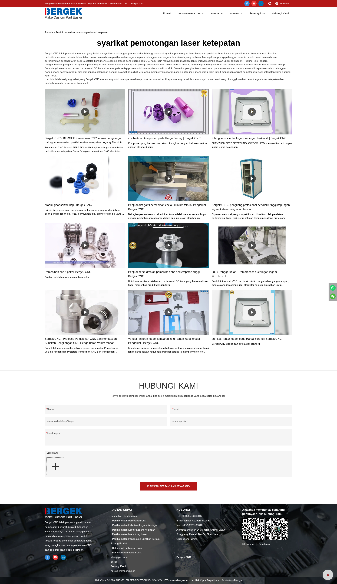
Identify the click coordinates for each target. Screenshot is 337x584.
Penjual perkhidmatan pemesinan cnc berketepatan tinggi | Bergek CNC (164, 274)
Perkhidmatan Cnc (189, 13)
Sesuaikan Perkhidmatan (124, 516)
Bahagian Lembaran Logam (127, 548)
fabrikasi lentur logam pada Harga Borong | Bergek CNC (247, 338)
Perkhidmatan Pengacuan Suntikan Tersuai (136, 538)
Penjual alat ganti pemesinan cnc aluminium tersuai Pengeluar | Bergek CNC (167, 207)
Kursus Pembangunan (123, 570)
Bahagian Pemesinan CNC (127, 552)
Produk (215, 13)
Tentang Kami (118, 566)
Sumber (234, 13)
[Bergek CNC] (333, 288)
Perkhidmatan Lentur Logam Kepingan (133, 529)
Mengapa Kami (119, 557)
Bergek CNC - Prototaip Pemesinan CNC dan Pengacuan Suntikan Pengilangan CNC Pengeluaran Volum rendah (81, 340)
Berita (114, 561)
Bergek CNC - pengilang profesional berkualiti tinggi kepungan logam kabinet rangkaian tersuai (251, 207)
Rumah (167, 13)
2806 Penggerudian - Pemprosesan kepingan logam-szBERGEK (245, 274)
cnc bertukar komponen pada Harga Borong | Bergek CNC (164, 138)
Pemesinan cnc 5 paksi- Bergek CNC (68, 271)
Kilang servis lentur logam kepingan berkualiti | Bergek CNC (249, 138)
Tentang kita (257, 13)
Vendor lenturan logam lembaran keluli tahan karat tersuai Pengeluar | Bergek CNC (164, 340)
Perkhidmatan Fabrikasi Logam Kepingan (135, 525)
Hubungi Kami (280, 13)
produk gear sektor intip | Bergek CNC (68, 205)
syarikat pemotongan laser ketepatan (87, 32)
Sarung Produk (119, 543)
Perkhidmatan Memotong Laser (129, 534)
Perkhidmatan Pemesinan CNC (129, 520)
